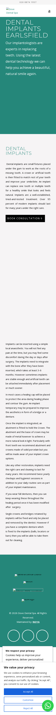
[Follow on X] (28, 636)
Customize (28, 699)
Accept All (28, 691)
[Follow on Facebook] (14, 636)
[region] (28, 688)
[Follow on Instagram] (42, 636)
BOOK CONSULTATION (23, 218)
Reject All (28, 708)
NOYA (36, 621)
